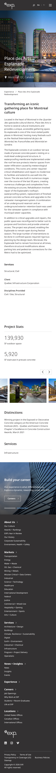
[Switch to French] (44, 5)
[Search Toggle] (34, 5)
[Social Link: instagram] (11, 743)
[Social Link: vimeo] (18, 743)
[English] (38, 5)
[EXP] (9, 6)
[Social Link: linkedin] (5, 743)
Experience (9, 91)
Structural (20, 294)
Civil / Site (9, 294)
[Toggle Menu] (50, 5)
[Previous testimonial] (42, 371)
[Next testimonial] (49, 371)
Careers (11, 498)
